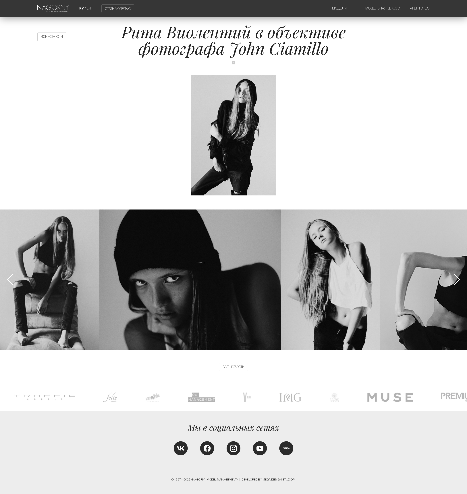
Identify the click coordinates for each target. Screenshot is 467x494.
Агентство (420, 8)
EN (89, 8)
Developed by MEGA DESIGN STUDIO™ (269, 479)
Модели (339, 8)
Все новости (52, 37)
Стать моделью (118, 8)
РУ (81, 8)
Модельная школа (383, 8)
